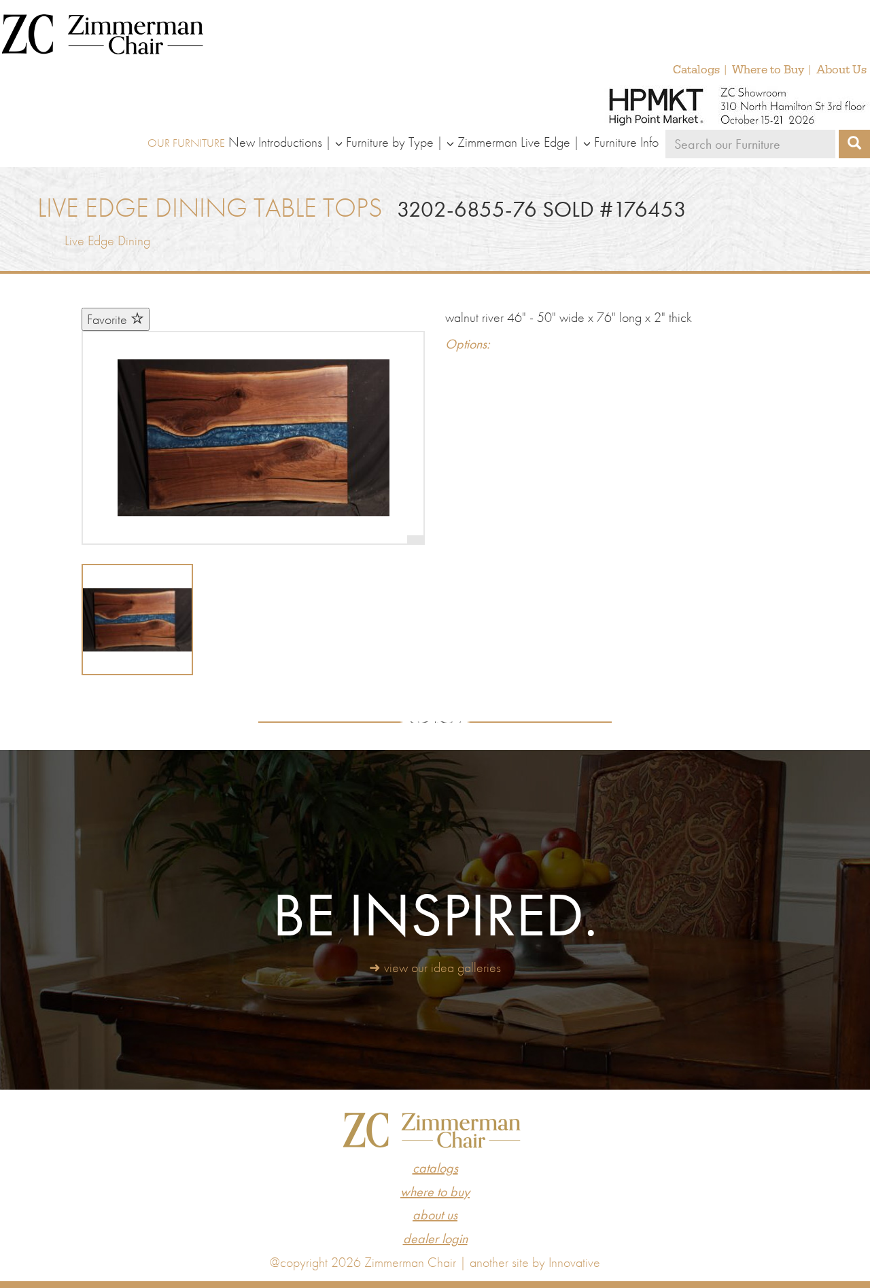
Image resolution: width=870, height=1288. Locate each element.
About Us (841, 69)
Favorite (108, 319)
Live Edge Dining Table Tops (210, 207)
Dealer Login (435, 1238)
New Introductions (275, 142)
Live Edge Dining (107, 240)
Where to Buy (768, 69)
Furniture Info (626, 142)
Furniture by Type (390, 142)
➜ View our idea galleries (435, 967)
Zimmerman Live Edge (513, 142)
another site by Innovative (535, 1262)
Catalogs (696, 69)
